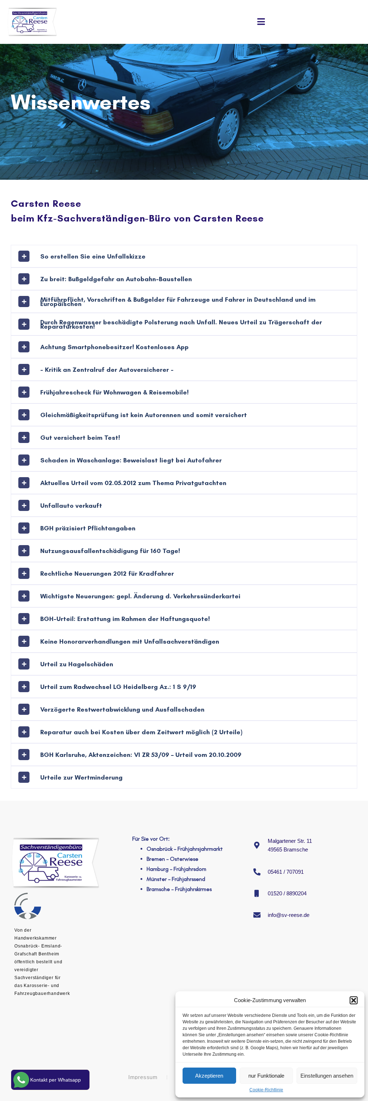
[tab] (184, 256)
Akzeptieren (209, 1076)
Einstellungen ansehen (326, 1076)
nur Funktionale (266, 1076)
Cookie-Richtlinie (266, 1089)
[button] (353, 1000)
